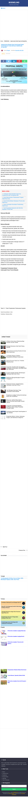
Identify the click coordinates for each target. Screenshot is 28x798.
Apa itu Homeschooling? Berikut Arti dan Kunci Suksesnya (16, 351)
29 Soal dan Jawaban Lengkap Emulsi (16, 636)
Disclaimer (4, 775)
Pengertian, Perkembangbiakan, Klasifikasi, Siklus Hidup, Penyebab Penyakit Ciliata (14, 407)
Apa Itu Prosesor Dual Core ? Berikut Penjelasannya (15, 361)
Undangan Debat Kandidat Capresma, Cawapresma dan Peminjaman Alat (11, 194)
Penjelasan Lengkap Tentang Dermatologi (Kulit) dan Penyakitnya (16, 395)
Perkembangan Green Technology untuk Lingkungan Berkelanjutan (9, 622)
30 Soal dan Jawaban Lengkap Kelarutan (17, 630)
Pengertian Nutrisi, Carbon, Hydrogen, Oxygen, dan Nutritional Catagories (15, 417)
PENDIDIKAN (6, 41)
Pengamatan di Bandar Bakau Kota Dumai (17, 669)
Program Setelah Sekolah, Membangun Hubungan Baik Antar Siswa (15, 373)
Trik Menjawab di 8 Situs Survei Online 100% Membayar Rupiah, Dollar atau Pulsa (12, 579)
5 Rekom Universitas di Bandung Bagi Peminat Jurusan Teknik (15, 342)
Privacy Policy (5, 776)
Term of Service (5, 780)
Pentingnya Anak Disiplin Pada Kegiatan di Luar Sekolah (16, 412)
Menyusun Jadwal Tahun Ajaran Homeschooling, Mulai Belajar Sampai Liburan (15, 401)
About (3, 771)
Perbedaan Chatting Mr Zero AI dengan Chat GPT (11, 602)
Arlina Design (11, 793)
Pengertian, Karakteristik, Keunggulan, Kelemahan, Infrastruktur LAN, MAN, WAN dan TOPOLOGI (16, 368)
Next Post (5, 546)
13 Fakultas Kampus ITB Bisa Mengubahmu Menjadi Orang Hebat (14, 356)
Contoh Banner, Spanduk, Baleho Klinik (16, 675)
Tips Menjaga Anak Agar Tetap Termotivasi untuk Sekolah (13, 391)
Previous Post (22, 550)
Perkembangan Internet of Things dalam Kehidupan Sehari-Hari (9, 617)
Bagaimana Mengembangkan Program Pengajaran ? (15, 378)
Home (2, 41)
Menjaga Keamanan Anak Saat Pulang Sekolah (15, 346)
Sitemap (4, 778)
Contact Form (5, 773)
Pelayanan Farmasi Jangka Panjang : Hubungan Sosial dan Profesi (15, 384)
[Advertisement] (14, 25)
